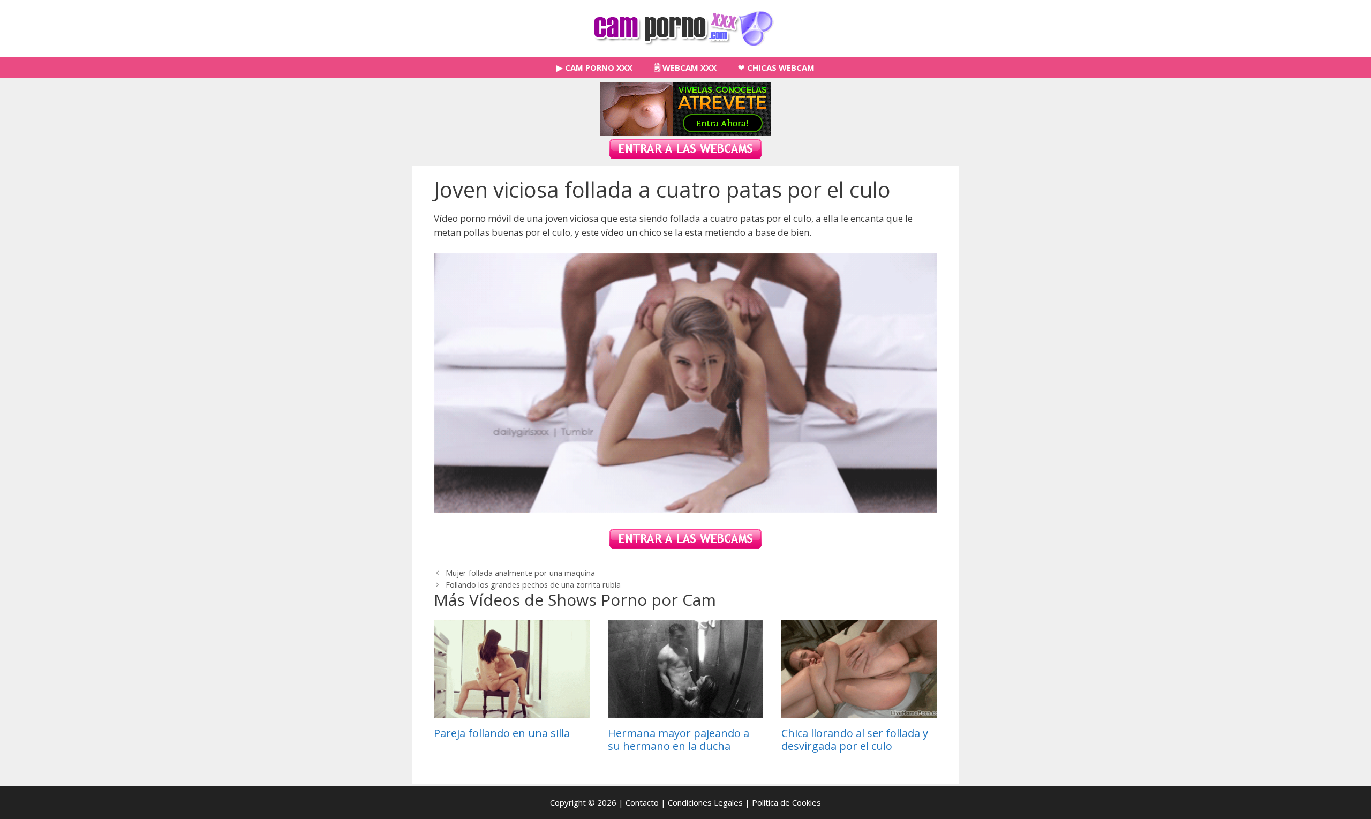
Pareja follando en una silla (502, 733)
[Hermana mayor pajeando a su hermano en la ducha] (686, 710)
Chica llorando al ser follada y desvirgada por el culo (854, 739)
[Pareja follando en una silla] (512, 710)
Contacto (642, 802)
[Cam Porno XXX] (686, 27)
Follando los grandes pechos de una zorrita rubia (533, 585)
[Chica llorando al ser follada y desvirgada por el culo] (859, 710)
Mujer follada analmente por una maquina (520, 573)
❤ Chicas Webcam (776, 67)
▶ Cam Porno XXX (594, 67)
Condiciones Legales (705, 802)
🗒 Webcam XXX (685, 67)
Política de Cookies (786, 802)
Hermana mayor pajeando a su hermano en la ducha (678, 739)
